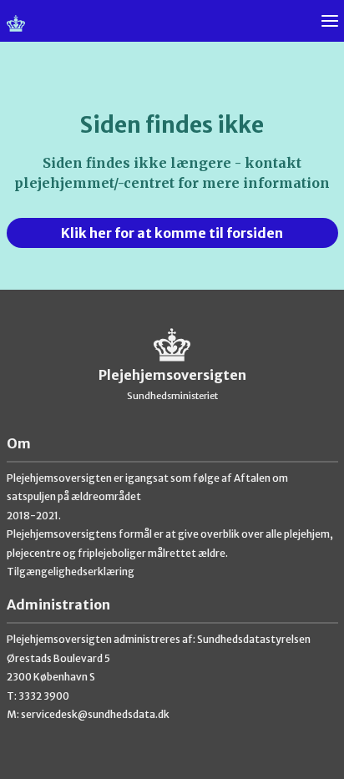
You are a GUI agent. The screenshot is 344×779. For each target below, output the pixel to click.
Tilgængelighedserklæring (70, 571)
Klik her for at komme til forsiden (172, 233)
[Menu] (329, 21)
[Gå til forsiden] (172, 29)
